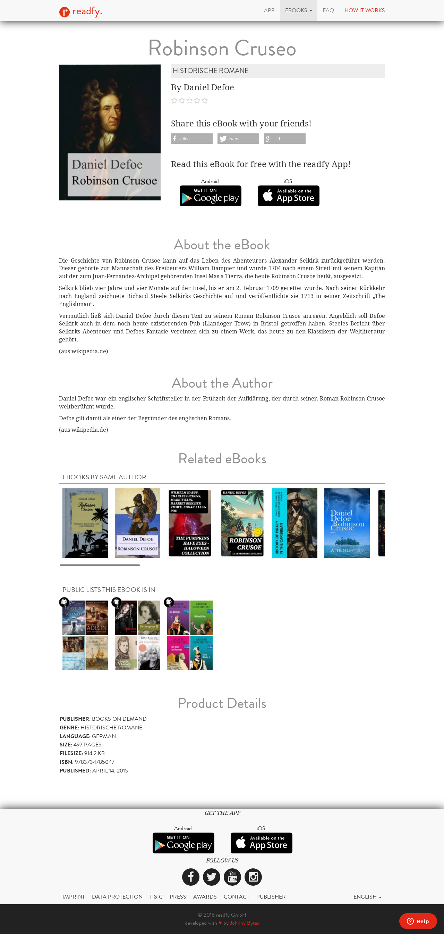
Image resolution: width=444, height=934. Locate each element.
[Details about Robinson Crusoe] (85, 522)
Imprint (73, 897)
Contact (236, 897)
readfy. (86, 11)
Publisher (271, 897)
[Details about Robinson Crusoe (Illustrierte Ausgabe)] (242, 522)
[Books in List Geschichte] (190, 634)
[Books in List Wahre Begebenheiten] (137, 634)
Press (178, 897)
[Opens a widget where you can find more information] (418, 922)
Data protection (117, 897)
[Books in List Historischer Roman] (85, 634)
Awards (205, 897)
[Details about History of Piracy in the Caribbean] (294, 522)
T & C (156, 897)
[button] (298, 10)
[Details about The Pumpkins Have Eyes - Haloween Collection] (190, 522)
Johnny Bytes (244, 923)
